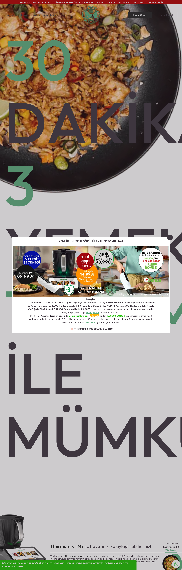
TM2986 (90, 322)
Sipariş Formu (92, 312)
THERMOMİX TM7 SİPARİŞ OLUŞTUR (93, 329)
